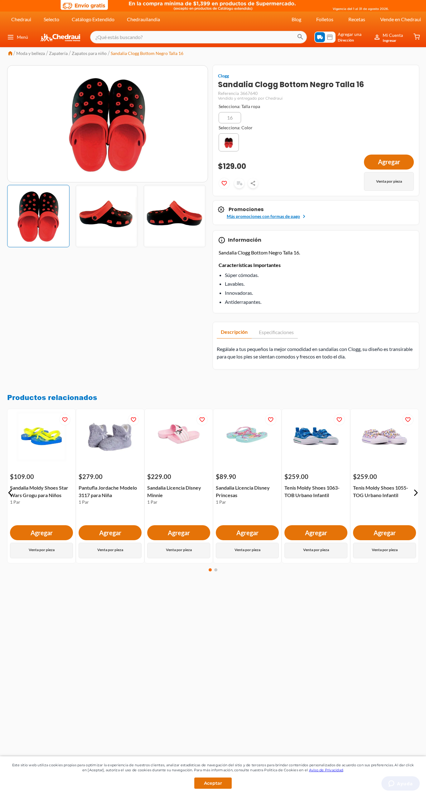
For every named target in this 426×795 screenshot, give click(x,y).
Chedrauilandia (143, 19)
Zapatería (58, 53)
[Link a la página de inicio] (10, 54)
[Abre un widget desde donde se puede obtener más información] (400, 784)
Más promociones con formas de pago (263, 216)
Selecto (51, 19)
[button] (230, 117)
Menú (22, 37)
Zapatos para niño (89, 53)
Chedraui (21, 19)
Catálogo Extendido (93, 19)
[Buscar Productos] (300, 37)
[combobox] (198, 37)
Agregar (42, 532)
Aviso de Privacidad (326, 770)
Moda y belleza (30, 53)
